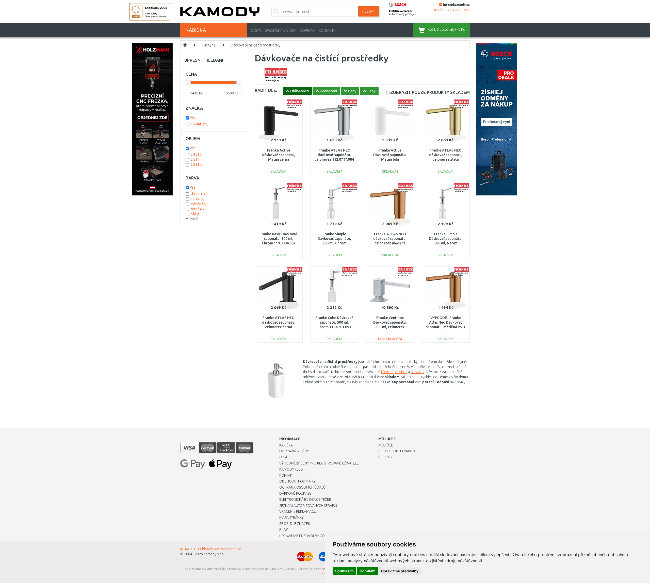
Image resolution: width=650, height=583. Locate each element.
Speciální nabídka (280, 30)
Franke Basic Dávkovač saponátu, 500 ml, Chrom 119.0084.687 (278, 238)
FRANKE (387, 372)
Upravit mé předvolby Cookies (306, 536)
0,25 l (197, 164)
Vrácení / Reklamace (297, 511)
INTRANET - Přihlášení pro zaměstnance (210, 549)
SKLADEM (430, 92)
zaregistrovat (459, 9)
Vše (193, 117)
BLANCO (417, 372)
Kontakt (286, 475)
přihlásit (439, 9)
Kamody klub (291, 469)
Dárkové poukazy (295, 493)
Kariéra (286, 445)
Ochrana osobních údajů (302, 487)
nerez (197, 199)
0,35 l (197, 154)
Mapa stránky (291, 517)
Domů (256, 30)
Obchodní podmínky (297, 481)
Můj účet (386, 445)
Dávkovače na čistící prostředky (255, 45)
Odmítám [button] (368, 571)
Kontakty (327, 30)
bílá (195, 214)
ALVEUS (401, 372)
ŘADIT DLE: (266, 90)
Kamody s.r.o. (214, 554)
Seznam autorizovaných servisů (308, 506)
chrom (197, 194)
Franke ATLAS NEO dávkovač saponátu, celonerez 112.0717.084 (334, 154)
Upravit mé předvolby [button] (399, 571)
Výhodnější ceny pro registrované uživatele (319, 463)
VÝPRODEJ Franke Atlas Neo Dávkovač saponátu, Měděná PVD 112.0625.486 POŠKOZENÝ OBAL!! (445, 327)
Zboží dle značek (294, 524)
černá (197, 209)
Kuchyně (209, 45)
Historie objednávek (396, 451)
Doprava (307, 30)
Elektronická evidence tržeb (305, 499)
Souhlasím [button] (344, 571)
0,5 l (196, 159)
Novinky (385, 457)
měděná (199, 204)
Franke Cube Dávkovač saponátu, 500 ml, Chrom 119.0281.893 (334, 322)
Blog (283, 530)
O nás (284, 457)
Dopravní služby (294, 451)
